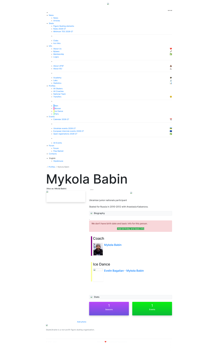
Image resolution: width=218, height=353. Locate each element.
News (51, 15)
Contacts (53, 154)
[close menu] (171, 8)
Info (50, 46)
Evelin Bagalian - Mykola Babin (124, 270)
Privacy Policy (149, 331)
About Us (147, 328)
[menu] (169, 8)
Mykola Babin (112, 245)
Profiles (52, 86)
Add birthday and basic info (131, 228)
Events (52, 116)
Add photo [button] (81, 322)
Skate (51, 23)
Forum (51, 145)
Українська (58, 161)
